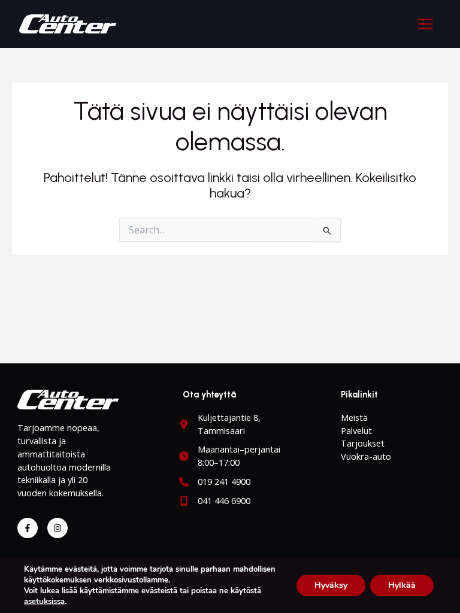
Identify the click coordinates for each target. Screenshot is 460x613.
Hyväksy (330, 585)
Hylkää (402, 585)
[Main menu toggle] (425, 24)
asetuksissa (44, 601)
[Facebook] (27, 528)
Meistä (354, 417)
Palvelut (356, 430)
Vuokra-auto (366, 456)
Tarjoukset (363, 443)
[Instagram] (57, 528)
